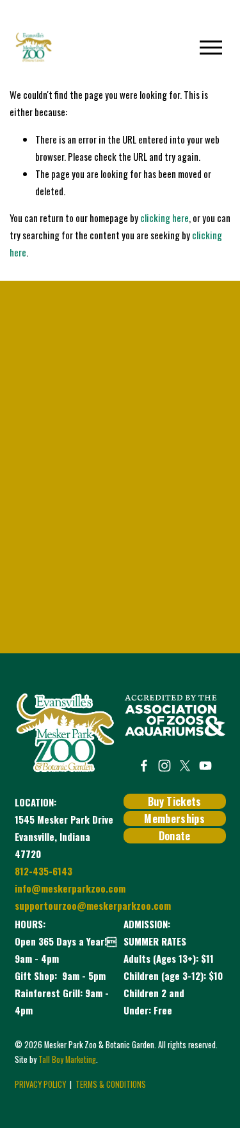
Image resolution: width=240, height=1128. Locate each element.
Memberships (174, 818)
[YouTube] (205, 765)
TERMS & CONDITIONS (111, 1084)
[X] (185, 765)
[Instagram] (164, 765)
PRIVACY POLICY (40, 1084)
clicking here (164, 218)
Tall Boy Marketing (67, 1059)
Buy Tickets (175, 801)
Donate (175, 835)
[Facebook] (144, 765)
